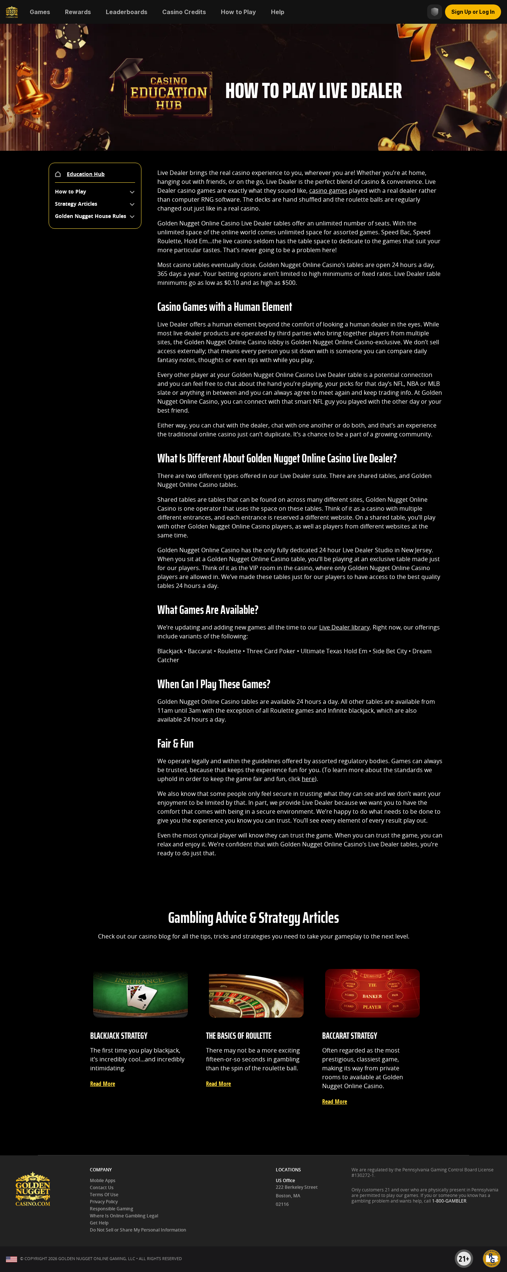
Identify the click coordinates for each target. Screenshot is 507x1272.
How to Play (238, 12)
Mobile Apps (102, 1180)
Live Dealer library (344, 627)
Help (277, 12)
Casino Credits (184, 12)
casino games (328, 190)
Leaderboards (126, 12)
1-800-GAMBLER (449, 1201)
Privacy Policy (104, 1201)
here (308, 779)
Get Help (99, 1223)
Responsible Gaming (111, 1208)
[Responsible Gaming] (434, 11)
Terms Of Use (104, 1194)
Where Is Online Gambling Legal (124, 1216)
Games (40, 12)
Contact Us (102, 1187)
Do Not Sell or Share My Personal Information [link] (138, 1230)
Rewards (78, 12)
